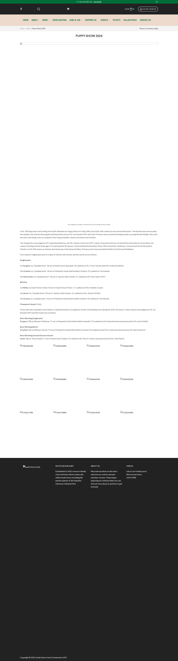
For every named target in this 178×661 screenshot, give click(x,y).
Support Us (90, 20)
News (28, 28)
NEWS (45, 20)
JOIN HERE (131, 477)
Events (104, 20)
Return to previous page (149, 28)
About (34, 20)
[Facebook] (21, 9)
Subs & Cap (75, 20)
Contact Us (145, 20)
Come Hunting (59, 20)
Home (25, 20)
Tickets (116, 20)
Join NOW (97, 2)
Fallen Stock (130, 20)
